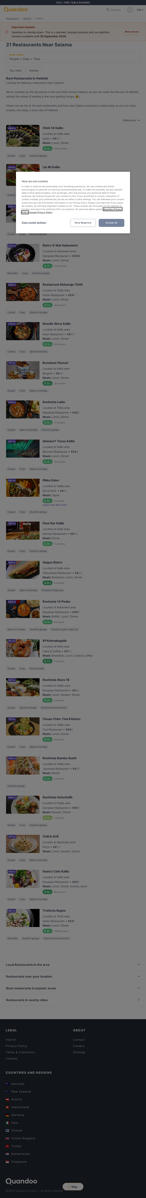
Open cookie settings (34, 222)
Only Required (83, 222)
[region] (73, 202)
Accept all (111, 222)
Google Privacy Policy (40, 212)
